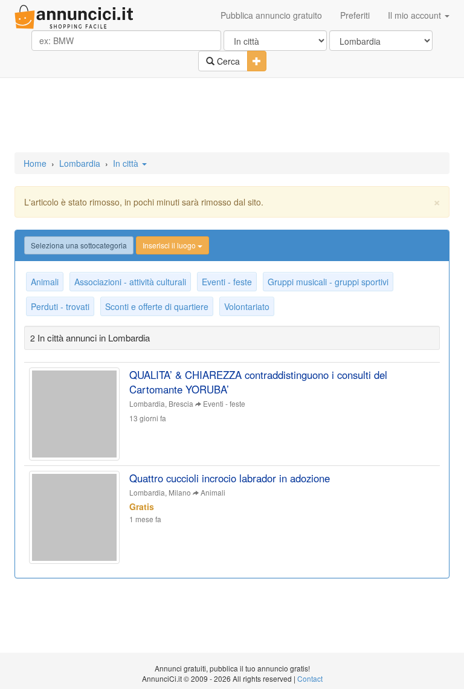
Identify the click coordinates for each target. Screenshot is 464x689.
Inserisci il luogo (170, 245)
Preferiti (355, 15)
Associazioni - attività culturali (130, 282)
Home (35, 163)
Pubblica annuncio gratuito (271, 15)
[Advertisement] (232, 116)
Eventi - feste (227, 282)
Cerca (227, 61)
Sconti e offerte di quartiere (156, 306)
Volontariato (246, 306)
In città (127, 163)
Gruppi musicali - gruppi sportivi (328, 282)
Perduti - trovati (60, 306)
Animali (45, 282)
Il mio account (415, 15)
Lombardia (79, 163)
